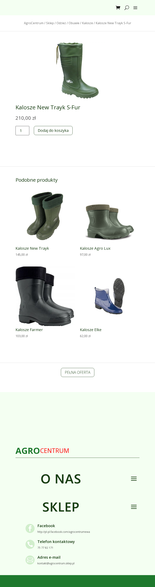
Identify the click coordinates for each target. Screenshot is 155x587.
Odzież (61, 23)
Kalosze (87, 23)
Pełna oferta (77, 372)
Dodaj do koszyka (53, 130)
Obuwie (74, 23)
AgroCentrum (33, 23)
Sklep (50, 23)
